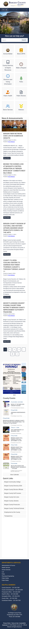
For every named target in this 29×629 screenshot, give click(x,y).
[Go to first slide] (25, 378)
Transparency (8, 516)
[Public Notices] (21, 93)
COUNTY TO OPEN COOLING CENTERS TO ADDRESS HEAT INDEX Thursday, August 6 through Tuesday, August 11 (14, 265)
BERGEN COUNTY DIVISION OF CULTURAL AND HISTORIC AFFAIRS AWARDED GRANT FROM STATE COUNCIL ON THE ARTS (14, 228)
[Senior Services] (8, 107)
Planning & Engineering (8, 576)
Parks (3, 574)
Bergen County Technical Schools (14, 508)
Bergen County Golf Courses (12, 493)
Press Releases (11, 141)
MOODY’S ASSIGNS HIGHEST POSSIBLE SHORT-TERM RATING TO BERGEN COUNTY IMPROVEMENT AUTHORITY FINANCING (14, 307)
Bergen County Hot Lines (11, 497)
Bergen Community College (12, 482)
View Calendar (14, 474)
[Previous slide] (4, 378)
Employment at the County (12, 512)
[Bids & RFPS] (21, 51)
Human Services (6, 569)
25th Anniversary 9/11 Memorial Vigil (17, 430)
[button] (14, 378)
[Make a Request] (21, 65)
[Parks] (21, 79)
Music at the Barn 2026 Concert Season (17, 405)
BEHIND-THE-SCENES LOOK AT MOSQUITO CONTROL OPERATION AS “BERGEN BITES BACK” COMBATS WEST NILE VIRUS (14, 168)
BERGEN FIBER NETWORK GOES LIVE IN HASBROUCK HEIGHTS (13, 136)
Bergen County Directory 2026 (13, 485)
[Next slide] (27, 22)
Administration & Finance (8, 565)
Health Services (6, 567)
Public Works (5, 580)
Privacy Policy (7, 627)
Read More (7, 158)
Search (24, 40)
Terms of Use (14, 627)
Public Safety (5, 578)
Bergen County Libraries (11, 501)
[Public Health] (8, 93)
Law (3, 572)
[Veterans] (21, 107)
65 (12, 354)
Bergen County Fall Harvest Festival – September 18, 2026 (17, 439)
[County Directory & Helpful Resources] (8, 65)
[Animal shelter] (8, 51)
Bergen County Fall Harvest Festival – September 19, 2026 (17, 449)
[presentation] (14, 125)
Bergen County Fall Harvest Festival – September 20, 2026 (17, 458)
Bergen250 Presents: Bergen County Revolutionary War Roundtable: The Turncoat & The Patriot (13, 422)
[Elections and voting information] (8, 79)
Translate (19, 622)
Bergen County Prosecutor (12, 504)
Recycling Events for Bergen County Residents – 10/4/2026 (18, 467)
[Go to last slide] (1, 22)
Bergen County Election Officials (13, 489)
